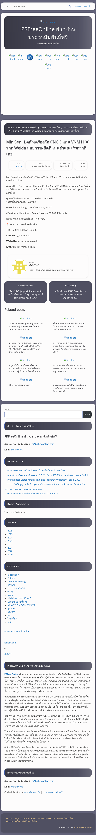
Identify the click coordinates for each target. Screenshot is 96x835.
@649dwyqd (17, 449)
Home (11, 127)
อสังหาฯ (11, 611)
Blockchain (13, 574)
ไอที (10, 621)
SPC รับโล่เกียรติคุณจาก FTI (21, 384)
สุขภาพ (11, 608)
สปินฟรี (8, 653)
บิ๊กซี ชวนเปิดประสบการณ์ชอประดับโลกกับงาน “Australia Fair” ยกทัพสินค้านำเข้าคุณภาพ (68, 326)
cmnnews (48, 792)
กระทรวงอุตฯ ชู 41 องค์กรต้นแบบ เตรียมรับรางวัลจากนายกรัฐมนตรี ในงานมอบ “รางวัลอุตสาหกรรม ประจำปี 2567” (69, 347)
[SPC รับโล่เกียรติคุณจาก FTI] (26, 380)
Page (17, 818)
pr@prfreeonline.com (43, 443)
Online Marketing (17, 581)
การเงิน (11, 584)
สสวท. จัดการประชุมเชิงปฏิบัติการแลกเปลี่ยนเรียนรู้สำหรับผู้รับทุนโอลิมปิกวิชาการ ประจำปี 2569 (26, 326)
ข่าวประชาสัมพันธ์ (82, 6)
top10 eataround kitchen (17, 631)
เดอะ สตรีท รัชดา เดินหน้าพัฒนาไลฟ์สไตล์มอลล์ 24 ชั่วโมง (36, 470)
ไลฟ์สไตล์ (12, 618)
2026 (10, 530)
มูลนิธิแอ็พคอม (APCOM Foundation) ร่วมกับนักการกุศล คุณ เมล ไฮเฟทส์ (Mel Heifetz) (69, 387)
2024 (10, 537)
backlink (9, 818)
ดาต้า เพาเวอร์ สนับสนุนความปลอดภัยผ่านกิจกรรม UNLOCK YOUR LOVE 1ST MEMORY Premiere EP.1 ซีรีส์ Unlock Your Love (25, 347)
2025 (10, 534)
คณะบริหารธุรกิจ (32, 792)
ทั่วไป (10, 591)
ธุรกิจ (10, 594)
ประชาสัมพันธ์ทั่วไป (50, 127)
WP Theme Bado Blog (83, 827)
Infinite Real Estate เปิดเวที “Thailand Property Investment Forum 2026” (44, 479)
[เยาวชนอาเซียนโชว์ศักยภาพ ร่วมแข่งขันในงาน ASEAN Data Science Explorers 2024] (70, 360)
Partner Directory (29, 818)
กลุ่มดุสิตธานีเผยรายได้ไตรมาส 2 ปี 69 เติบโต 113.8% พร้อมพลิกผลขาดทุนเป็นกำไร (48, 475)
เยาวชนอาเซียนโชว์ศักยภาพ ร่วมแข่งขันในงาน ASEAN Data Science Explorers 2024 (69, 368)
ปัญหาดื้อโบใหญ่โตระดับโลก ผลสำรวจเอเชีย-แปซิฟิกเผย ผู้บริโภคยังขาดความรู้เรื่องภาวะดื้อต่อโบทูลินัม (24, 368)
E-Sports (12, 578)
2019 (10, 554)
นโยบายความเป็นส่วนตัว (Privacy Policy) (21, 821)
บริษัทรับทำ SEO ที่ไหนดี (19, 598)
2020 (10, 551)
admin (19, 166)
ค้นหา (7, 408)
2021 (10, 547)
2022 (10, 544)
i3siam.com (10, 642)
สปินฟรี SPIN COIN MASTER (22, 605)
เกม (9, 615)
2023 (10, 540)
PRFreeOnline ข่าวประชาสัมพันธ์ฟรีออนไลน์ (55, 818)
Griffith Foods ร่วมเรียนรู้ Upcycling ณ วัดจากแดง (32, 493)
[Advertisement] (48, 92)
